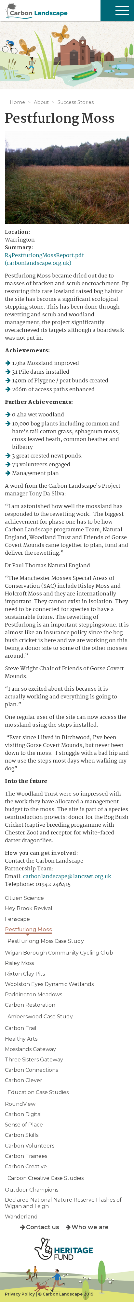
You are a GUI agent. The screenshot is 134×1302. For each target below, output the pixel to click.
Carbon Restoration (30, 1005)
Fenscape (17, 919)
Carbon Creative (26, 1166)
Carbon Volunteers (29, 1146)
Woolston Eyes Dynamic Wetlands (49, 984)
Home (17, 102)
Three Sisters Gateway (34, 1060)
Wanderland (21, 1217)
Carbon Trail (20, 1028)
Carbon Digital (23, 1114)
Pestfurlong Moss (28, 929)
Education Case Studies (38, 1092)
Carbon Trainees (26, 1156)
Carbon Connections (31, 1070)
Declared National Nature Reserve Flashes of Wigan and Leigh (63, 1203)
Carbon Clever (23, 1080)
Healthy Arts (21, 1039)
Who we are (90, 1227)
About (41, 102)
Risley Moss (19, 963)
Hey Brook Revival (28, 908)
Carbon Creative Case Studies (45, 1178)
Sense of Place (24, 1125)
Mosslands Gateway (30, 1049)
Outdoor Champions (31, 1190)
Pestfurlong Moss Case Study (45, 941)
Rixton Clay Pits (25, 974)
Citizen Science (24, 898)
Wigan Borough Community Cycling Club (59, 953)
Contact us (42, 1227)
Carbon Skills (21, 1135)
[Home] (67, 10)
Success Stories (76, 102)
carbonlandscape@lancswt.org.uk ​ (67, 876)
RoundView (20, 1104)
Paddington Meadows (33, 994)
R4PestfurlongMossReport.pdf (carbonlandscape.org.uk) (44, 259)
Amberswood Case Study (40, 1016)
